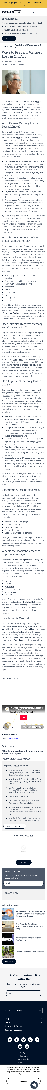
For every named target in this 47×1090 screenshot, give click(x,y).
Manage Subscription (12, 1041)
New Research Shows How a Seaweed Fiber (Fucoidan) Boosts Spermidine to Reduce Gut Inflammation (24, 772)
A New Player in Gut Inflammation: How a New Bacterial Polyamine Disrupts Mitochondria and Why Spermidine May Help (25, 810)
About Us (8, 1034)
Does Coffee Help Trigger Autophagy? (20, 34)
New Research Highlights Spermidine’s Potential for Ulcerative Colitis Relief (24, 802)
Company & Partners (14, 1026)
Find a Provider (10, 1050)
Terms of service (24, 1059)
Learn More (23, 862)
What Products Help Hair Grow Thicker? (22, 27)
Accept (23, 1081)
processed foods (11, 313)
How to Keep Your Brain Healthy (30, 952)
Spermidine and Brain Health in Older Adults (23, 23)
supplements (26, 559)
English (19, 1010)
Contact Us (8, 1047)
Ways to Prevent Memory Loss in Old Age (28, 46)
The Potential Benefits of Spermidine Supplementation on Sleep (30, 926)
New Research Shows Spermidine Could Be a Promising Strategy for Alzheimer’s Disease (25, 781)
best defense (7, 395)
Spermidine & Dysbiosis (18, 796)
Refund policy (23, 1053)
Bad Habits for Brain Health (16, 30)
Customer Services (13, 1030)
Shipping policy (23, 1062)
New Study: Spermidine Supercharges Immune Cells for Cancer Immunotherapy (26, 819)
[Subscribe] (41, 883)
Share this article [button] (10, 735)
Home (4, 46)
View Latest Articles (14, 826)
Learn (7, 1022)
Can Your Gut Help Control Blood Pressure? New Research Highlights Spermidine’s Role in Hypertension (23, 790)
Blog (10, 46)
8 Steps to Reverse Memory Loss (17, 758)
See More (9, 961)
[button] (32, 11)
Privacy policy (23, 1056)
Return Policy (9, 1044)
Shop (7, 1019)
